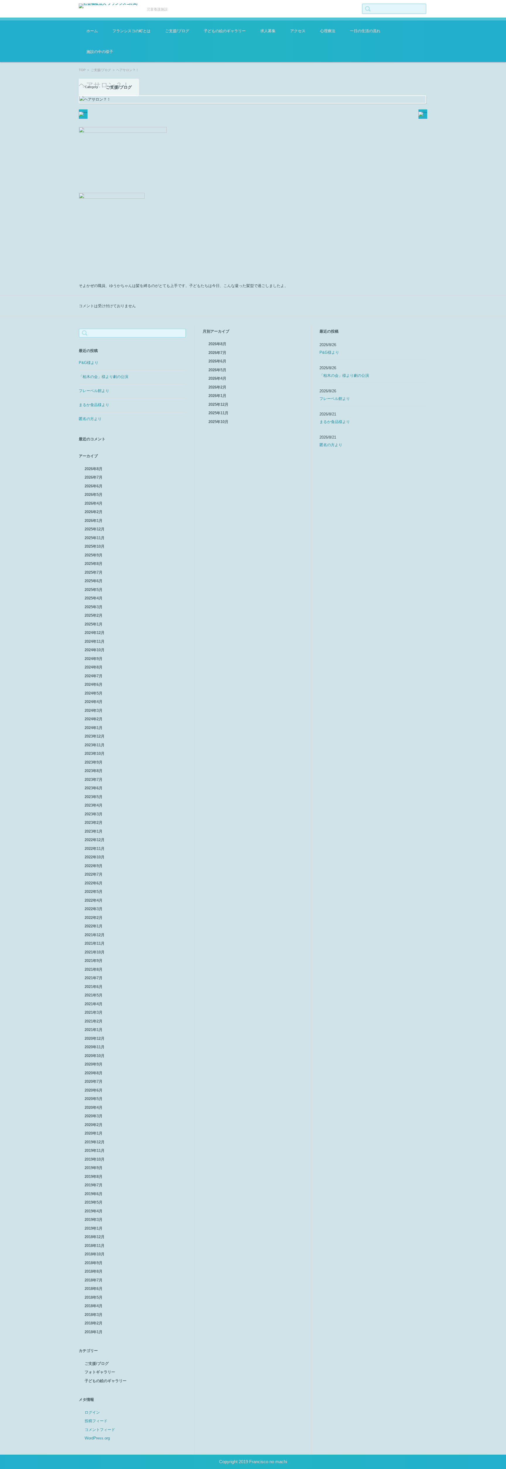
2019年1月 (93, 1228)
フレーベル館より (94, 391)
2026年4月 (93, 503)
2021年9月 (93, 960)
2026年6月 (93, 486)
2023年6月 (93, 788)
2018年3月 (93, 1314)
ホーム (92, 31)
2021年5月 (93, 995)
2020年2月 (93, 1125)
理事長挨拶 (117, 48)
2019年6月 (93, 1194)
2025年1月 (93, 624)
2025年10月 (95, 546)
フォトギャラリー (100, 1372)
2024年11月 (95, 641)
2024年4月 (93, 702)
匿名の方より (90, 419)
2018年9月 (93, 1263)
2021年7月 (93, 978)
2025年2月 (93, 615)
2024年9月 (93, 659)
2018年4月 (93, 1306)
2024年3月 (93, 710)
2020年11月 (95, 1047)
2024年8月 (93, 667)
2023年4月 (93, 805)
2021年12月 (95, 935)
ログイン (92, 1412)
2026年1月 (93, 520)
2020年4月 (93, 1107)
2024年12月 (95, 632)
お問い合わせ (297, 48)
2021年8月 (93, 969)
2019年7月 (93, 1185)
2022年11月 (95, 848)
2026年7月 (93, 477)
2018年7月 (93, 1280)
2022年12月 (95, 840)
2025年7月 (93, 572)
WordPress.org (97, 1438)
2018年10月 (95, 1254)
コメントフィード (100, 1429)
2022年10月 (95, 857)
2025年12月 (95, 529)
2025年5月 (93, 589)
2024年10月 (95, 650)
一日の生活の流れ (365, 31)
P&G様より (88, 362)
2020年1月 (93, 1133)
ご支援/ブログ (177, 31)
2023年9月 (93, 762)
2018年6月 (93, 1288)
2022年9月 (93, 866)
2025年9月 (93, 555)
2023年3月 (93, 814)
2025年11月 (95, 538)
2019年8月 (93, 1176)
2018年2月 (93, 1323)
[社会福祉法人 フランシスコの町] (108, 6)
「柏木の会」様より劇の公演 (103, 376)
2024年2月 (93, 719)
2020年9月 (93, 1064)
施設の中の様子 (99, 51)
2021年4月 (93, 1004)
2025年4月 (93, 598)
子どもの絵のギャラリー (225, 31)
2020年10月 (95, 1056)
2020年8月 (93, 1073)
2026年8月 (93, 469)
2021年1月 (93, 1030)
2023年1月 (93, 831)
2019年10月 (95, 1159)
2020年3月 (93, 1116)
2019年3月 (93, 1219)
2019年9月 (93, 1168)
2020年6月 (93, 1090)
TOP (82, 70)
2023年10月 (95, 753)
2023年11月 (95, 745)
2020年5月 (93, 1099)
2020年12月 (95, 1038)
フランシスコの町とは (131, 31)
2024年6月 (93, 684)
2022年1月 (93, 926)
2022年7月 (93, 874)
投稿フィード (96, 1421)
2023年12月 (95, 736)
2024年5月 (93, 693)
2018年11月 (95, 1245)
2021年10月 (95, 952)
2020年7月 (93, 1081)
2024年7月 (93, 676)
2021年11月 (95, 943)
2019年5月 (93, 1202)
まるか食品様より (94, 405)
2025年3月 (93, 607)
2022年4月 (93, 900)
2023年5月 (93, 797)
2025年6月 (93, 581)
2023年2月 (93, 822)
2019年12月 (95, 1142)
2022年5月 (93, 891)
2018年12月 (95, 1237)
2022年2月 (93, 917)
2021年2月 (93, 1021)
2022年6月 (93, 883)
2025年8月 (93, 563)
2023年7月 (93, 779)
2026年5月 (93, 494)
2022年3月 (93, 909)
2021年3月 (93, 1012)
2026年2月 (93, 512)
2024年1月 (93, 728)
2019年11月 (95, 1150)
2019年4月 (93, 1211)
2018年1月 (93, 1332)
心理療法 (327, 31)
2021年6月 (93, 987)
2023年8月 (93, 771)
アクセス (297, 31)
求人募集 (268, 31)
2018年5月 (93, 1297)
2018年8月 (93, 1271)
